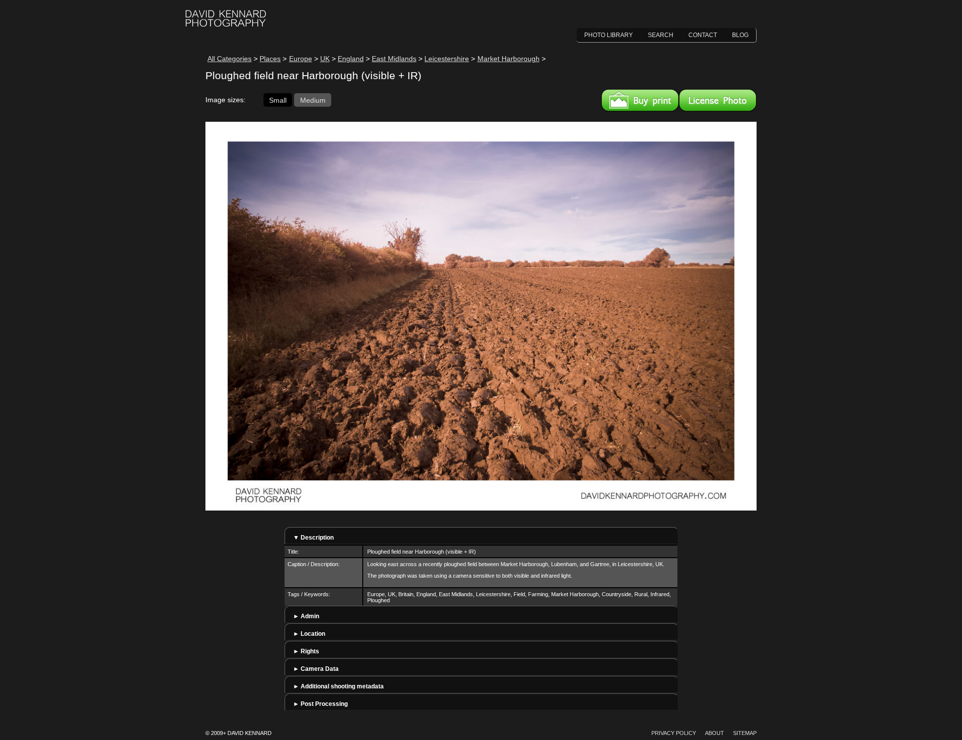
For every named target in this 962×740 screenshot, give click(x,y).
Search (660, 35)
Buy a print (640, 100)
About (714, 733)
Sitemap (745, 733)
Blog (740, 35)
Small (278, 100)
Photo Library (608, 35)
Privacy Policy (673, 733)
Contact (702, 35)
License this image (718, 100)
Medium (313, 100)
